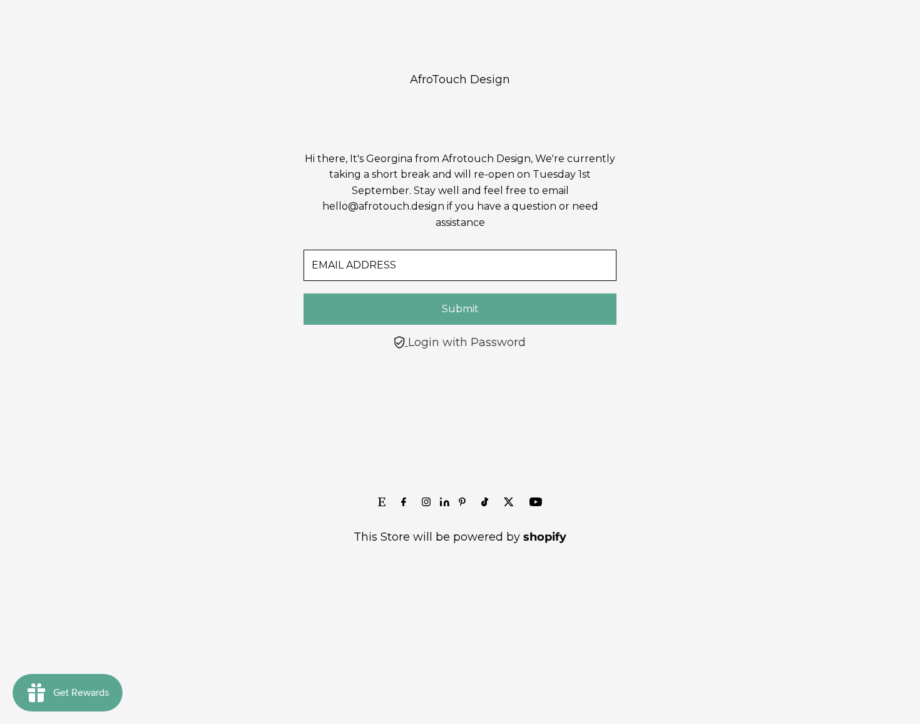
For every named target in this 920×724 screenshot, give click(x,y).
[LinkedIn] (446, 502)
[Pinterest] (462, 502)
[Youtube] (535, 502)
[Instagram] (426, 502)
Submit (460, 309)
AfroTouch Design (460, 79)
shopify (544, 537)
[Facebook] (403, 502)
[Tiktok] (484, 502)
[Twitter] (509, 502)
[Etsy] (382, 502)
